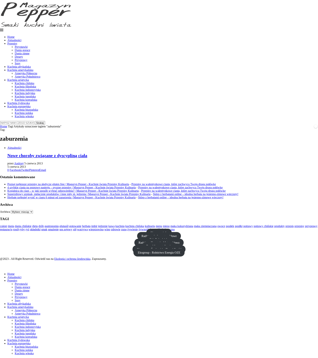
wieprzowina (96, 229)
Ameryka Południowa (27, 76)
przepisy (299, 226)
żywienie (132, 229)
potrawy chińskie (263, 226)
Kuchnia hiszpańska (26, 109)
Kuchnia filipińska (25, 86)
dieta (35, 226)
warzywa (82, 229)
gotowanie (75, 226)
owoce (221, 226)
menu (159, 226)
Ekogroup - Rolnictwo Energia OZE (159, 252)
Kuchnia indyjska (25, 93)
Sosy (17, 63)
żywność (144, 229)
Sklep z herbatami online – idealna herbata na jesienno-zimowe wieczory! (195, 194)
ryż (27, 229)
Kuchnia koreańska (26, 99)
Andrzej (19, 163)
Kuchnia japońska (25, 96)
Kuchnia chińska (24, 83)
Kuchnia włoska (24, 116)
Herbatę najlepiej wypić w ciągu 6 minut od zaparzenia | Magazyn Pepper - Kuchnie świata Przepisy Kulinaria (71, 197)
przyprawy (311, 226)
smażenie (53, 229)
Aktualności (14, 40)
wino (107, 229)
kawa (111, 226)
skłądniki (35, 229)
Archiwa (5, 211)
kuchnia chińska (134, 226)
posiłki (239, 226)
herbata (86, 226)
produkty (279, 226)
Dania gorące (22, 50)
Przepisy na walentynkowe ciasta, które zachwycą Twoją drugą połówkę (173, 184)
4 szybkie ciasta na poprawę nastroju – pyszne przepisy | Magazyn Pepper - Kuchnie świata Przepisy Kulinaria (71, 187)
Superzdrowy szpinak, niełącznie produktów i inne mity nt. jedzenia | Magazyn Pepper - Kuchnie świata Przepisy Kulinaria (79, 194)
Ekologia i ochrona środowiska (72, 258)
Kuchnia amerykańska (20, 70)
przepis (289, 226)
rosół (16, 229)
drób (41, 226)
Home (11, 36)
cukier (3, 226)
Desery (19, 56)
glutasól (63, 226)
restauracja (6, 229)
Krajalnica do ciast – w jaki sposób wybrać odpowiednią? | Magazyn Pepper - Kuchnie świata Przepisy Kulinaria (73, 190)
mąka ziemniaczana (205, 226)
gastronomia (52, 226)
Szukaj (40, 123)
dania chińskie (23, 226)
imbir (94, 226)
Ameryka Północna (26, 73)
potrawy (248, 226)
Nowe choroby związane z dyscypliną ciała (47, 155)
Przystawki (21, 46)
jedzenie (103, 226)
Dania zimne (22, 53)
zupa (124, 229)
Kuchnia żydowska (18, 103)
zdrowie (115, 229)
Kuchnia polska (24, 113)
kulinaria (150, 226)
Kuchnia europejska (19, 106)
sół (74, 229)
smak (44, 229)
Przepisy (12, 43)
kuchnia (120, 226)
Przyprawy (21, 60)
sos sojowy (65, 229)
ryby (22, 229)
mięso (166, 226)
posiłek (230, 226)
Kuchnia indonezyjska (28, 89)
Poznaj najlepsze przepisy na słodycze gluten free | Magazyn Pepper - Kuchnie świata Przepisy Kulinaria (68, 184)
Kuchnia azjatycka (18, 79)
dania (11, 226)
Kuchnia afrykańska (19, 66)
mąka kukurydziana (181, 226)
